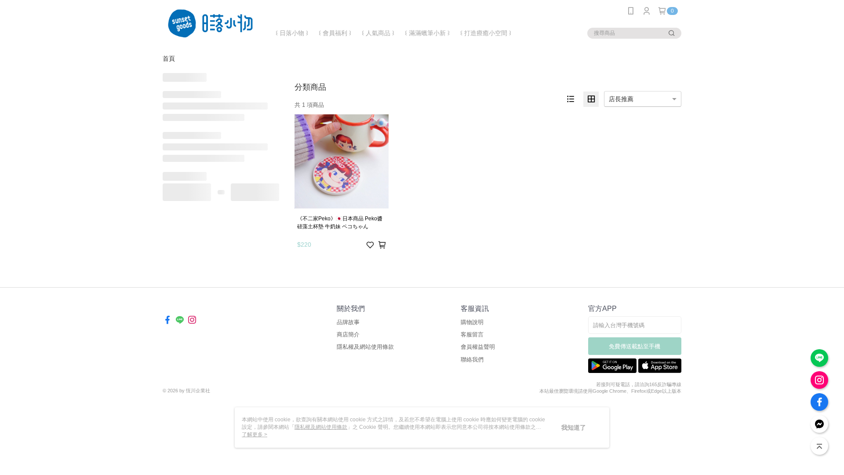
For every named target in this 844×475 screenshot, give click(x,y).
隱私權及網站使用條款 (365, 346)
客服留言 (472, 334)
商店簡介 (348, 334)
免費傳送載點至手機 (634, 346)
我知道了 (573, 427)
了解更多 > (254, 434)
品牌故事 (348, 322)
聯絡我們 (472, 359)
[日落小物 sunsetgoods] (211, 23)
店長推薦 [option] (621, 98)
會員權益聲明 (478, 346)
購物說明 (472, 322)
